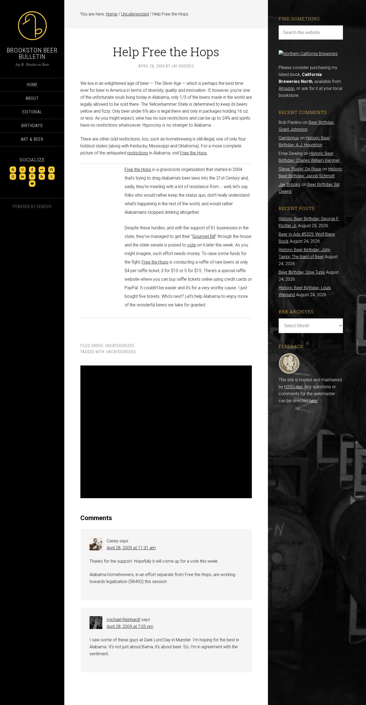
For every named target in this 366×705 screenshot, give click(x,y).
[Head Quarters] (289, 372)
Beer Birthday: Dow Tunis (302, 272)
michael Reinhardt (123, 619)
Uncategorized (120, 346)
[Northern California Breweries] (308, 53)
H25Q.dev (293, 386)
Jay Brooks (289, 184)
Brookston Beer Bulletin (32, 53)
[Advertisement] (166, 432)
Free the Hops (193, 152)
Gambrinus (289, 137)
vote (191, 244)
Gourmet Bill (203, 236)
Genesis (44, 206)
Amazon (286, 88)
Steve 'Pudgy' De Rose (300, 169)
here (313, 400)
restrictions (137, 152)
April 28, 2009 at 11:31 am (131, 547)
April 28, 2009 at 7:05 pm (130, 626)
